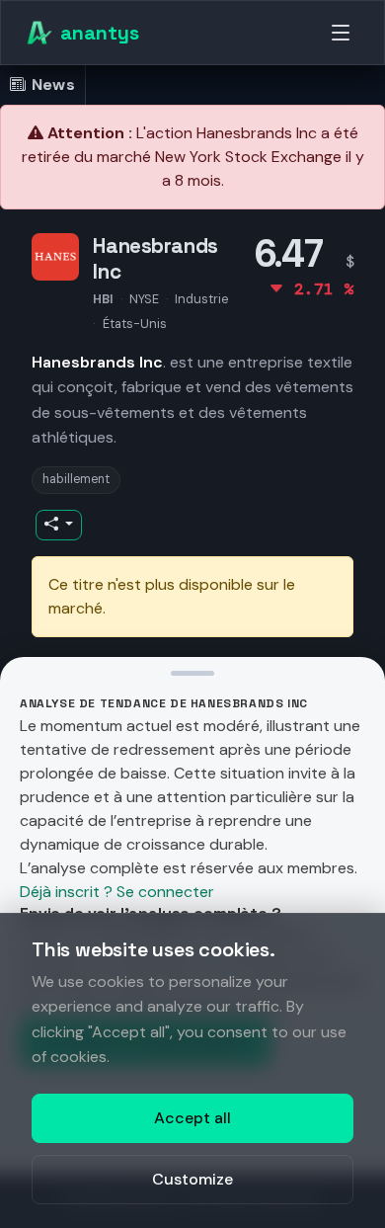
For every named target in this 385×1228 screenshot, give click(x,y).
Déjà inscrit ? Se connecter (117, 891)
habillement (76, 479)
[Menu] (340, 32)
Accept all (192, 1117)
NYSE (144, 298)
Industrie (202, 298)
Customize (192, 1179)
